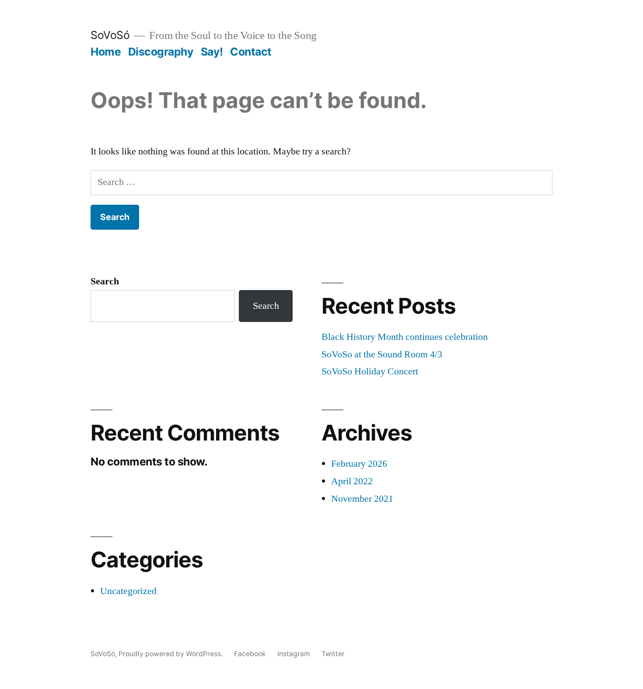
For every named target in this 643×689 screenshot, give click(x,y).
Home (106, 51)
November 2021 (362, 499)
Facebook (250, 654)
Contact (251, 51)
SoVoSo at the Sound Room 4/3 (382, 354)
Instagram (293, 654)
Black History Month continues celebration (405, 337)
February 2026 (359, 464)
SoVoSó (110, 35)
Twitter (333, 654)
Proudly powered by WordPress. (171, 654)
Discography (161, 51)
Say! (212, 51)
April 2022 (352, 481)
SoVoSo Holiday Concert (370, 371)
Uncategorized (128, 591)
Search (105, 281)
